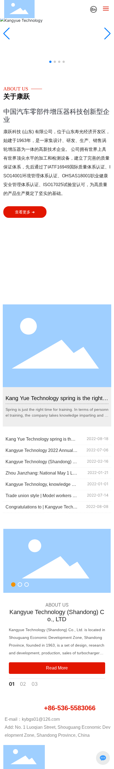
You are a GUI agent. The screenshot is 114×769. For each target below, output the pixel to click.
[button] (50, 62)
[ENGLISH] (93, 8)
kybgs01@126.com (41, 719)
